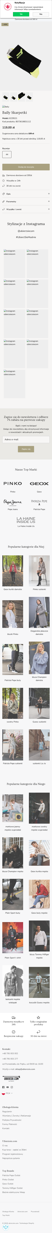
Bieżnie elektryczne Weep (13, 1192)
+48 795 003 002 (10, 1053)
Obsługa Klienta (8, 1212)
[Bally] (5, 106)
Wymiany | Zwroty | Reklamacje (16, 1115)
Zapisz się (26, 449)
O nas (5, 1145)
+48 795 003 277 (10, 1058)
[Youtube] (7, 1087)
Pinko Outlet (8, 1179)
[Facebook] (3, 1087)
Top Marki (6, 1215)
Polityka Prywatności (11, 1120)
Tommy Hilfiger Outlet (12, 1188)
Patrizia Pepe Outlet (11, 1175)
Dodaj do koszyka (26, 167)
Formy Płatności (9, 1124)
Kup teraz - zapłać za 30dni (14, 1149)
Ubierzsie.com (22, 1212)
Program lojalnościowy (12, 1154)
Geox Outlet (7, 1183)
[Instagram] (12, 1087)
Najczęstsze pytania (11, 1158)
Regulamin (7, 1111)
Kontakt (5, 1128)
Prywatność (35, 1212)
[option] (26, 56)
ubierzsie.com (13, 1223)
